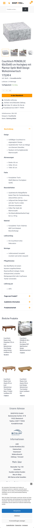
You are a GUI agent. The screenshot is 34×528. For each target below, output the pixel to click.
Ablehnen (17, 516)
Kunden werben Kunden (17, 472)
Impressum (25, 525)
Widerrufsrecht (17, 454)
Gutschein (17, 469)
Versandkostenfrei (15, 78)
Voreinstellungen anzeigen (17, 521)
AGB (17, 444)
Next (31, 52)
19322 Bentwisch (17, 418)
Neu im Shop (17, 474)
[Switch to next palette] (9, 3)
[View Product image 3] (22, 52)
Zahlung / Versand (17, 457)
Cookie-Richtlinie (10, 525)
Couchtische (12, 116)
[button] (31, 484)
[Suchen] (25, 9)
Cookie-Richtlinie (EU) (17, 447)
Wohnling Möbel (11, 118)
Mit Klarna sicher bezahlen (17, 477)
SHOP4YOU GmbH (17, 413)
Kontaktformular (17, 423)
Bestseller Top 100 (17, 467)
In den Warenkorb (17, 95)
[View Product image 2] (14, 52)
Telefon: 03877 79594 (17, 421)
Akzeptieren (17, 511)
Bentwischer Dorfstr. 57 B (17, 416)
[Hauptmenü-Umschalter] (4, 3)
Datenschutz (18, 525)
